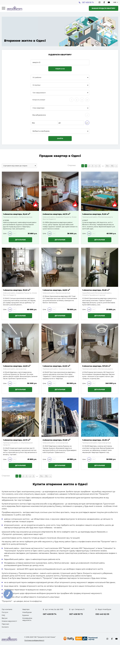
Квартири (25, 609)
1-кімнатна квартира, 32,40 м (16, 214)
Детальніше (20, 240)
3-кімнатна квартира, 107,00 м (96, 366)
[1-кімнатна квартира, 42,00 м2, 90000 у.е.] (20, 343)
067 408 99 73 (76, 614)
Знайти (60, 138)
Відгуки (4, 618)
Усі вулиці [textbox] (36, 85)
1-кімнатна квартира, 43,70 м (16, 440)
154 (107, 166)
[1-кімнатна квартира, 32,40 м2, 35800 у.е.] (20, 191)
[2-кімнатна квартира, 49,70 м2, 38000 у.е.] (60, 191)
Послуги (5, 612)
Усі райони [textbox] (37, 77)
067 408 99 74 (88, 2)
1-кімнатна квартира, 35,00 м (16, 290)
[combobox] (60, 77)
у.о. (87, 123)
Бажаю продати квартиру (103, 8)
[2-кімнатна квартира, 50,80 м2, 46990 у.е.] (60, 417)
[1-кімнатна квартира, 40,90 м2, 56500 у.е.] (99, 417)
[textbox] (60, 131)
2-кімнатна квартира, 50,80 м (56, 440)
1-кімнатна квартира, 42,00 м (16, 366)
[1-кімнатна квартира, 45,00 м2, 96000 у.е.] (60, 343)
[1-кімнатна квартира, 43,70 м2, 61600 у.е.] (20, 417)
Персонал (5, 624)
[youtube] (109, 2)
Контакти (5, 627)
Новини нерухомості (9, 621)
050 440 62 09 (102, 614)
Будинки (25, 615)
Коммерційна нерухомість (27, 619)
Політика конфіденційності (34, 640)
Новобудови (27, 612)
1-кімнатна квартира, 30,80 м (95, 290)
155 (112, 166)
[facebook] (104, 2)
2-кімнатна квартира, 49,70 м (56, 214)
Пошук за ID (60, 69)
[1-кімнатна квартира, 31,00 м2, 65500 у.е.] (99, 191)
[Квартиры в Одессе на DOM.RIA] (86, 639)
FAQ (3, 615)
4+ (87, 100)
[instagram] (99, 2)
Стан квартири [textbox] (38, 108)
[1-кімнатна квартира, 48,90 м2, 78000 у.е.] (60, 267)
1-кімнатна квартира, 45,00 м (56, 366)
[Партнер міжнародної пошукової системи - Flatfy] (68, 638)
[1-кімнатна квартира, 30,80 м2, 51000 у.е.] (99, 267)
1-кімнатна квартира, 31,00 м (95, 214)
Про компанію (7, 609)
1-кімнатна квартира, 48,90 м (56, 290)
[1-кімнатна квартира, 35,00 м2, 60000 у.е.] (20, 267)
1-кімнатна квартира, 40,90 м (96, 440)
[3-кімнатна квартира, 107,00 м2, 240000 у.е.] (99, 343)
